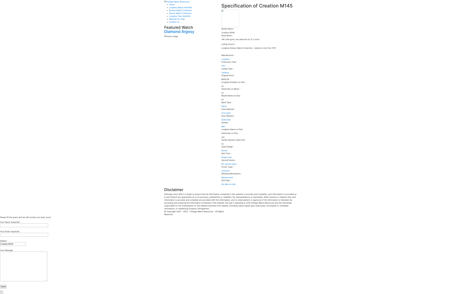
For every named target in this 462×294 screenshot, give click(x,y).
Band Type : (226, 102)
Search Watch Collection (180, 13)
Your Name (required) (10, 222)
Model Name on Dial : (231, 95)
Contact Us (174, 22)
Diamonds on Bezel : (230, 89)
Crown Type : (227, 167)
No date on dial (228, 184)
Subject (3, 241)
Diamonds (226, 119)
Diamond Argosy (179, 31)
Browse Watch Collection (180, 10)
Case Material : (228, 109)
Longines (225, 59)
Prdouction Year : (229, 62)
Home (171, 4)
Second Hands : (228, 160)
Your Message (6, 250)
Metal (223, 106)
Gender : (225, 122)
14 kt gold (226, 113)
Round (224, 150)
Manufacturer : (228, 55)
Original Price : (228, 75)
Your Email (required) (9, 231)
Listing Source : (228, 44)
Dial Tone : (226, 153)
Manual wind (227, 177)
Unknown (225, 170)
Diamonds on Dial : (230, 133)
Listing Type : (227, 68)
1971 (223, 66)
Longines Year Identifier (180, 16)
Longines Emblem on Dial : (233, 82)
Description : (227, 35)
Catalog (225, 72)
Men (223, 126)
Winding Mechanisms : (231, 173)
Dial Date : (226, 180)
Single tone (226, 157)
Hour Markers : (228, 116)
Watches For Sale (177, 19)
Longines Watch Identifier (180, 7)
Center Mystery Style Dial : (233, 140)
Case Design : (227, 146)
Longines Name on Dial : (232, 129)
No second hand (228, 164)
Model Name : (227, 29)
